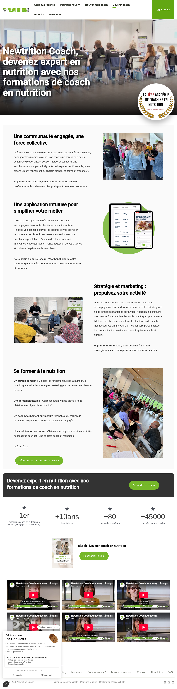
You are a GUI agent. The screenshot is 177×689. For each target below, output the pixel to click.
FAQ (170, 672)
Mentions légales (88, 682)
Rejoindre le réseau (144, 485)
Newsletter (157, 672)
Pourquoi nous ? (97, 672)
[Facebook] (165, 682)
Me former (77, 672)
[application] (131, 5)
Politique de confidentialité (65, 682)
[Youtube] (173, 682)
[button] (122, 5)
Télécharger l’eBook (94, 556)
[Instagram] (169, 682)
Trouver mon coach (121, 672)
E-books (141, 672)
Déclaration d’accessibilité (112, 682)
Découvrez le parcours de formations (39, 460)
